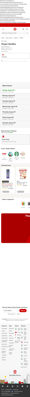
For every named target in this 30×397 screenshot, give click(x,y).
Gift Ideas (14, 17)
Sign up (23, 310)
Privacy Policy (15, 389)
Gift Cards (5, 14)
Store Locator (9, 37)
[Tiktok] (27, 386)
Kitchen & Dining (18, 4)
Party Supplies (19, 12)
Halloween (10, 2)
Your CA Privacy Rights (5, 391)
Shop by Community (13, 14)
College (6, 2)
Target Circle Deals (16, 19)
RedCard (11, 22)
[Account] (23, 29)
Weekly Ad (24, 19)
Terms (18, 313)
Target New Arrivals (5, 1)
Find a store (4, 41)
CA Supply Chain (8, 389)
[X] (17, 386)
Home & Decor (10, 4)
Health (9, 9)
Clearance (9, 15)
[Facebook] (7, 386)
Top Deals (9, 19)
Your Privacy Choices (18, 391)
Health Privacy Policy (14, 393)
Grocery (10, 6)
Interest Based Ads (5, 393)
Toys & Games (8, 10)
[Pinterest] (2, 386)
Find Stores (23, 22)
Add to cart (6, 191)
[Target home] (15, 29)
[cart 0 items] (27, 29)
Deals (5, 15)
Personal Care (15, 7)
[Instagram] (12, 386)
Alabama (16, 37)
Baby (6, 7)
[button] (5, 181)
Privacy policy (11, 313)
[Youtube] (22, 386)
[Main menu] (3, 29)
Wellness (13, 9)
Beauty (10, 7)
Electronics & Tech (16, 10)
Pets (6, 9)
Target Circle (16, 22)
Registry (6, 22)
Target (2, 37)
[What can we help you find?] (15, 33)
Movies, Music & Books (10, 12)
